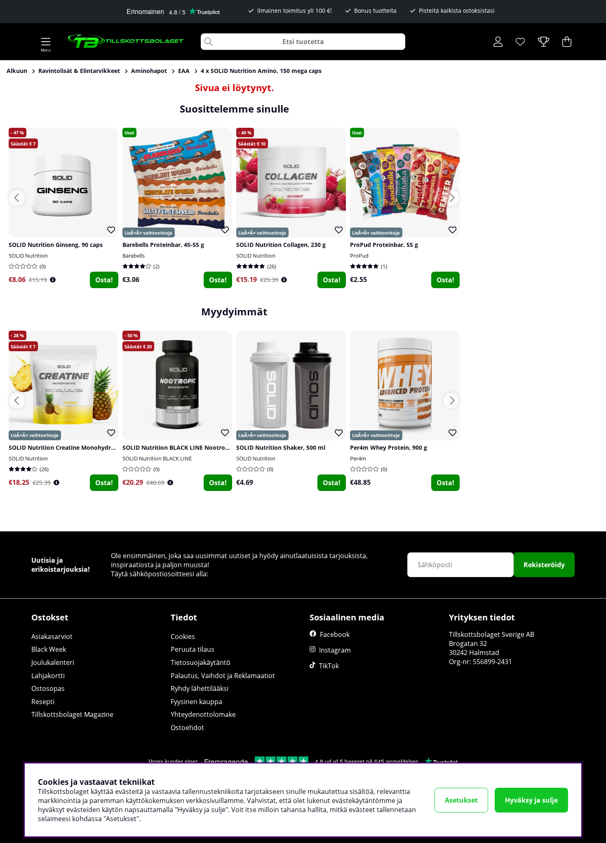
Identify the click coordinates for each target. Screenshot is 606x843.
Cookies (183, 636)
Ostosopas (48, 688)
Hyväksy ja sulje (531, 800)
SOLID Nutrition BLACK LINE (157, 458)
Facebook (335, 634)
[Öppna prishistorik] (53, 280)
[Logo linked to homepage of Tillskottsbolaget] (125, 41)
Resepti (42, 701)
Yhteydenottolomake (203, 714)
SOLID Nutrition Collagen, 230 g (281, 245)
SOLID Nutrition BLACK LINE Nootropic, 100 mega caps (200, 447)
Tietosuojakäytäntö (200, 662)
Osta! (104, 279)
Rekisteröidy (544, 564)
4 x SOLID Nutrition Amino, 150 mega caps (261, 71)
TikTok (329, 665)
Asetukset (461, 800)
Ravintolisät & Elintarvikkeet (79, 71)
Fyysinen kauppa (196, 701)
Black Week (48, 649)
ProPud (359, 255)
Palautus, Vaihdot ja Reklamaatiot (223, 675)
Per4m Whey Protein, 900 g (388, 447)
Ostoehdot (187, 727)
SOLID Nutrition (28, 255)
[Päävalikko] (45, 42)
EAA (184, 71)
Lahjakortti (48, 675)
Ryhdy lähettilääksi (199, 688)
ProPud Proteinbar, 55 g (384, 245)
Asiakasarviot (52, 636)
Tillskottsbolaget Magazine (72, 714)
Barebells (133, 255)
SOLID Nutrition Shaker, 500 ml (280, 447)
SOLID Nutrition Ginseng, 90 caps (56, 245)
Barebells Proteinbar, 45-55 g (163, 245)
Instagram (335, 650)
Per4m (358, 458)
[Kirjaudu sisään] (498, 41)
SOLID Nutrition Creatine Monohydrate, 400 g (73, 447)
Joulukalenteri (52, 662)
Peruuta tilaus (192, 649)
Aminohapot (149, 71)
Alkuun (17, 71)
